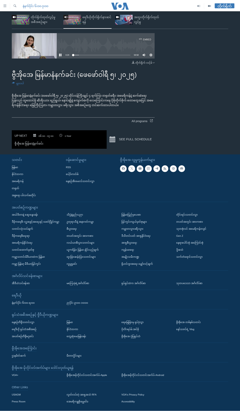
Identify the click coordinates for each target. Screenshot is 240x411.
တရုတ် (15, 188)
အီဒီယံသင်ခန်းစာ (21, 283)
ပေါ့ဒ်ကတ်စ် (72, 174)
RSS (68, 167)
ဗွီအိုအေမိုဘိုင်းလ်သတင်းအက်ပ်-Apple (87, 375)
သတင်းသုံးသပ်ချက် (22, 228)
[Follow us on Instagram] (148, 168)
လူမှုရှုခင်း (72, 263)
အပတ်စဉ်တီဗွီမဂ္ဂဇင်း (23, 336)
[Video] (209, 6)
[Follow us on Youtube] (140, 168)
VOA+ (15, 375)
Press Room (18, 401)
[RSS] (165, 168)
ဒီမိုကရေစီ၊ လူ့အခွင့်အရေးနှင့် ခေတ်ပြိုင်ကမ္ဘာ (35, 221)
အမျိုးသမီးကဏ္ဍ (130, 256)
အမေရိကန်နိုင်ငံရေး (22, 242)
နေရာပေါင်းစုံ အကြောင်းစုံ (189, 242)
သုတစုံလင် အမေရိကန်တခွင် (191, 228)
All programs (139, 121)
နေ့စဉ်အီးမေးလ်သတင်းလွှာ (80, 181)
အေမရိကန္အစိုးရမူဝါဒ (77, 401)
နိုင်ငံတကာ (17, 174)
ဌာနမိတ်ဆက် (19, 355)
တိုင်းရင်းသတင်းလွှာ (187, 214)
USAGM (16, 394)
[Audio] (198, 6)
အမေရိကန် (18, 181)
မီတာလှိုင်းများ (74, 355)
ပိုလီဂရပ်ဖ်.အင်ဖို (130, 329)
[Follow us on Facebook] (123, 168)
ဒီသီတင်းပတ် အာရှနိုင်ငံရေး (136, 235)
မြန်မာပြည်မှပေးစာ (131, 214)
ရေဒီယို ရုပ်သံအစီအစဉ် (24, 329)
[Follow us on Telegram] (156, 168)
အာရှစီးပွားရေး (129, 242)
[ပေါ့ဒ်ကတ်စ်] (173, 168)
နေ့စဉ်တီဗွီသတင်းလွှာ (23, 322)
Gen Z (179, 235)
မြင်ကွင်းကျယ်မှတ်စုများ (134, 221)
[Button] (18, 84)
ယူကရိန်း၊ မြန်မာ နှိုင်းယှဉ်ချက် (83, 249)
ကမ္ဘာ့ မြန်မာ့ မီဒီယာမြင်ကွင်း (26, 263)
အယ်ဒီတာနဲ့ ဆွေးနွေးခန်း (25, 214)
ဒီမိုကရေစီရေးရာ (21, 235)
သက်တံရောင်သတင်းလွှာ (189, 256)
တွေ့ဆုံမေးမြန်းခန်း (76, 336)
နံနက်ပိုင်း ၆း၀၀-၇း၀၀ (35, 6)
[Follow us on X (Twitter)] (131, 168)
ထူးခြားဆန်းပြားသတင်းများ (81, 256)
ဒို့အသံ (179, 249)
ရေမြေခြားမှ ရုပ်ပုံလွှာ (132, 322)
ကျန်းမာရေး (127, 249)
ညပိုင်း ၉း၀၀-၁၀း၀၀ (77, 302)
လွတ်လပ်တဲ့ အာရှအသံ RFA (81, 394)
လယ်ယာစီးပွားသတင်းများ (80, 242)
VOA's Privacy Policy (132, 394)
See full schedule (135, 139)
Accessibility (128, 401)
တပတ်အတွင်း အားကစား (80, 235)
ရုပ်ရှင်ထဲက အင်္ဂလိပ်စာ (133, 283)
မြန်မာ (15, 167)
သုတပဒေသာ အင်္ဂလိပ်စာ (189, 283)
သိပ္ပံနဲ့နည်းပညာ (75, 214)
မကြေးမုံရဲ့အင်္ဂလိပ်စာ (78, 283)
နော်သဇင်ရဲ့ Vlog (185, 329)
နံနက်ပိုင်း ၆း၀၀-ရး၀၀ (23, 302)
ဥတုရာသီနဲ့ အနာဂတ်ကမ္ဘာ (80, 221)
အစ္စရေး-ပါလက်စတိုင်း (24, 195)
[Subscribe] (181, 168)
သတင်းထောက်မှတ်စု (23, 249)
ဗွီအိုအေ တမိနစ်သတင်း (188, 322)
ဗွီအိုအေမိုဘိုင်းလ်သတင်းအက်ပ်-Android (142, 375)
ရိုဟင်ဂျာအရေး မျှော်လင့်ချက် (137, 263)
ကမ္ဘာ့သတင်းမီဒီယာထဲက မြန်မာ (28, 256)
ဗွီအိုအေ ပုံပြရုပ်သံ (130, 336)
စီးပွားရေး (72, 228)
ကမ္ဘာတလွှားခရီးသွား (132, 228)
